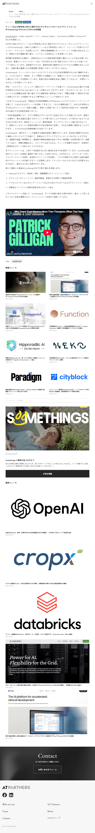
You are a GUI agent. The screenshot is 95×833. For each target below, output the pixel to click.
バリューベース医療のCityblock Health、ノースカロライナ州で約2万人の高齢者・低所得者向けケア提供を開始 (69, 390)
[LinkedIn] (11, 795)
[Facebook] (4, 795)
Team (5, 811)
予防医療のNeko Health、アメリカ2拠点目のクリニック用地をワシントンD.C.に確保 (69, 359)
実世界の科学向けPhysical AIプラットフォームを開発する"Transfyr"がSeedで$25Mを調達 (23, 295)
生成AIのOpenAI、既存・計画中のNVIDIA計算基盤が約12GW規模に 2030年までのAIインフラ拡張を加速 (38, 533)
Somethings (10, 36)
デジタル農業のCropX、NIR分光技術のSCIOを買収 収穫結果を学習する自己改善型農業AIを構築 (36, 583)
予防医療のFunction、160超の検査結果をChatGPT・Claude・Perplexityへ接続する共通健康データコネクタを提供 (69, 327)
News (21, 11)
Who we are (8, 804)
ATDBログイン (53, 818)
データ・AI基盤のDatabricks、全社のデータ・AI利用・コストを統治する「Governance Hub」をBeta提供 (39, 634)
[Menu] (91, 3)
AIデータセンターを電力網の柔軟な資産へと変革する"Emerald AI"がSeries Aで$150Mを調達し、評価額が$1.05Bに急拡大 (43, 685)
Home (11, 11)
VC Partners (54, 804)
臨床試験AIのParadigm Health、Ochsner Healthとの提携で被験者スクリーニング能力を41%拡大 (25, 390)
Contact (6, 818)
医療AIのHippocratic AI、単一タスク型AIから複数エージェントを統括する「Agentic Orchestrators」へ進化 (25, 359)
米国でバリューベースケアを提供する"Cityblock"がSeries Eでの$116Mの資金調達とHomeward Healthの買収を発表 (25, 327)
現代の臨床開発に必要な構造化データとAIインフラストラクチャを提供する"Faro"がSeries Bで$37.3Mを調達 (68, 295)
